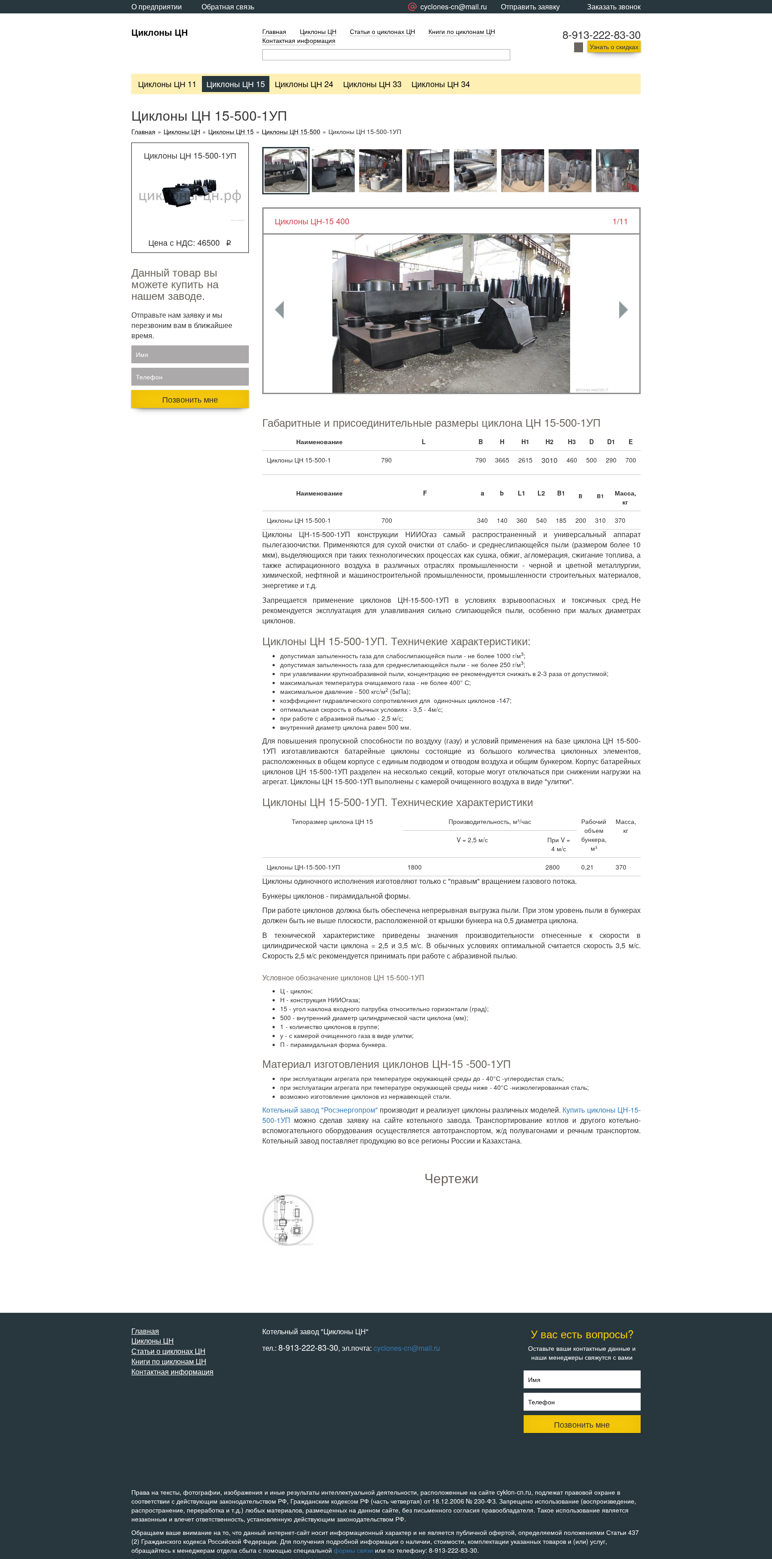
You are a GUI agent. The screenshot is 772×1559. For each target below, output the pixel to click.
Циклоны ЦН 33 (372, 83)
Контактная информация (299, 40)
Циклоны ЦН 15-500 (291, 131)
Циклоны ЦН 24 (304, 83)
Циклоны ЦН (159, 31)
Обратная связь (227, 6)
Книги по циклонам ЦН (461, 31)
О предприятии (156, 6)
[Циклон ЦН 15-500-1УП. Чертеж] (288, 1220)
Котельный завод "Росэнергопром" (320, 1110)
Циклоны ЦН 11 (167, 83)
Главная (274, 31)
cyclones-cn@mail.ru (406, 1348)
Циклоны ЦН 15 (235, 83)
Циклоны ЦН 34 (440, 83)
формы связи (353, 1550)
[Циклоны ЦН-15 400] (452, 313)
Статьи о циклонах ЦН (382, 31)
